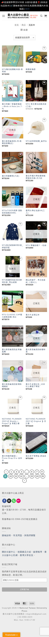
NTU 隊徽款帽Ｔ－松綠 (36, 245)
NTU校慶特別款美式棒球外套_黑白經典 (12, 281)
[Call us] (14, 501)
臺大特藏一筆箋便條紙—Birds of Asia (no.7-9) (12, 106)
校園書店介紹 (24, 552)
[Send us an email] (9, 501)
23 (32, 476)
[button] (3, 16)
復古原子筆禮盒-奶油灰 (36, 456)
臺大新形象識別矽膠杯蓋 (35, 351)
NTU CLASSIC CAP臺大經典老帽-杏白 (12, 316)
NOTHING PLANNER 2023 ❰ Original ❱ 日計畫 (36, 421)
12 (21, 476)
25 (43, 476)
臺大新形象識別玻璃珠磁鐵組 (12, 385)
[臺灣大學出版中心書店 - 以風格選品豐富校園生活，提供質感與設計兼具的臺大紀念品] (22, 16)
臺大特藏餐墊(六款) (10, 176)
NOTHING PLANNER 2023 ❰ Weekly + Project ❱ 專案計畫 (12, 421)
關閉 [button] (27, 9)
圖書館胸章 (31, 69)
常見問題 (17, 535)
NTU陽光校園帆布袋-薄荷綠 (12, 70)
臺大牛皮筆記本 (33, 315)
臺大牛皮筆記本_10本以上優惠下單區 (35, 385)
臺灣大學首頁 (26, 555)
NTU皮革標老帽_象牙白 (36, 141)
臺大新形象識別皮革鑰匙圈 (12, 351)
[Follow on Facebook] (4, 501)
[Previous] (6, 472)
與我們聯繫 (30, 535)
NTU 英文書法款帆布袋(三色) (36, 105)
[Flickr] (18, 501)
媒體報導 (37, 552)
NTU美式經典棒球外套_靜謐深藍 (12, 246)
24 (37, 476)
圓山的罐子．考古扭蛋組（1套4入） (35, 281)
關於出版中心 (8, 552)
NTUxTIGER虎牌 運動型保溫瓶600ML (12, 212)
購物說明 (6, 535)
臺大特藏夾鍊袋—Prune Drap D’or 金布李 (12, 458)
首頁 (17, 25)
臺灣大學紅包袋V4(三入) (35, 212)
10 (10, 476)
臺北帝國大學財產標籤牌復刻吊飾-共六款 (35, 177)
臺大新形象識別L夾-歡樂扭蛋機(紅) (12, 142)
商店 (24, 25)
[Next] (24, 480)
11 (16, 476)
